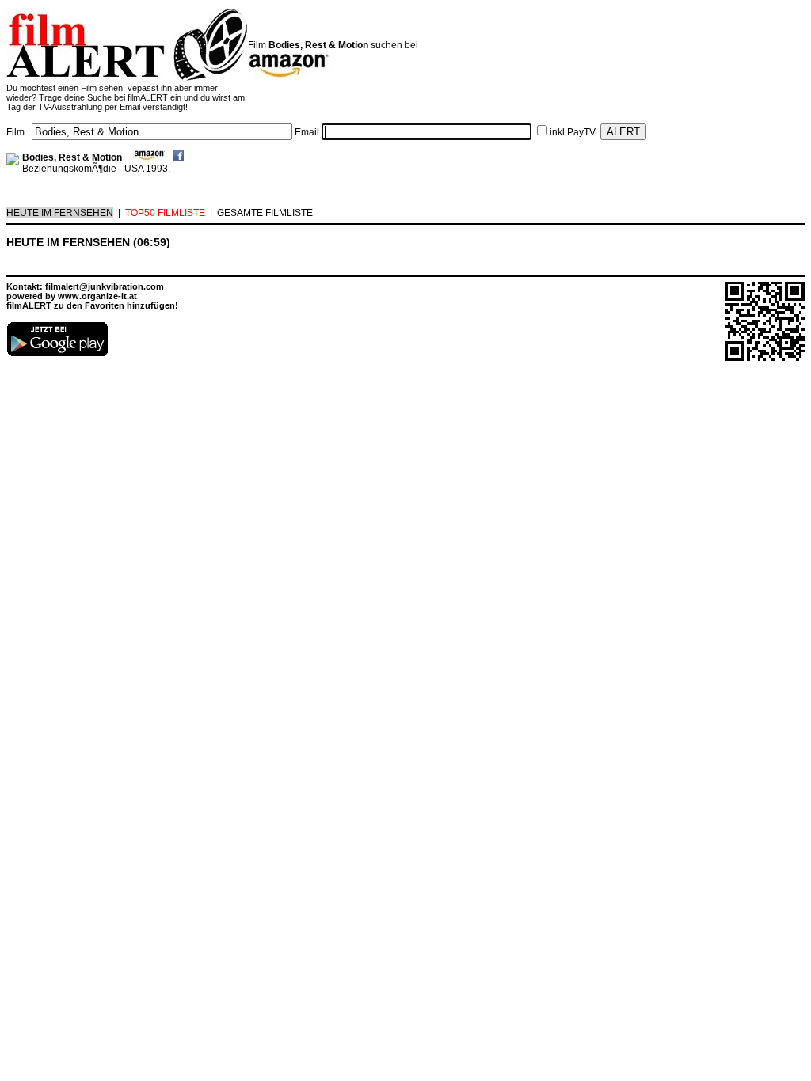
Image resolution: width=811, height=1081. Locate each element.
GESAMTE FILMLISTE (265, 212)
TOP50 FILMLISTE (165, 212)
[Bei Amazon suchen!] (150, 157)
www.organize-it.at (97, 296)
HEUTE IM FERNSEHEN (59, 212)
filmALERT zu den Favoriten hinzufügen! (92, 305)
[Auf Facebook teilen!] (178, 157)
